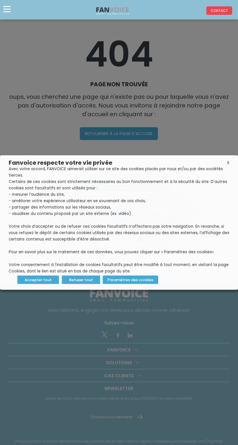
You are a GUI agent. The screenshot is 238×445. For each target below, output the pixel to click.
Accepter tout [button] (38, 280)
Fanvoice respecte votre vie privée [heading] (60, 163)
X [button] (228, 163)
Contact (219, 10)
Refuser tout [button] (81, 280)
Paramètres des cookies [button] (130, 280)
